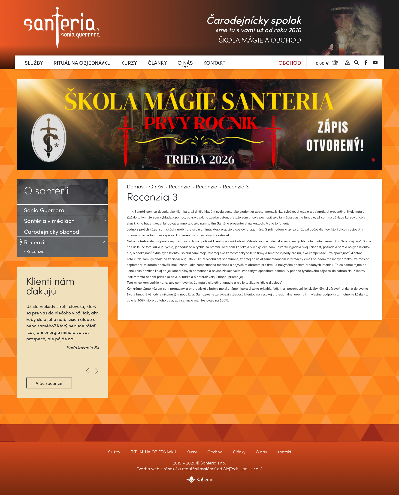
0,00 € (322, 63)
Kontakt (214, 62)
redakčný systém (197, 468)
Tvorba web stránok (155, 468)
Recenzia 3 (236, 186)
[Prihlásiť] (347, 62)
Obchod (289, 62)
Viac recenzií (49, 383)
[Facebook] (365, 62)
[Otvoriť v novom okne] (199, 477)
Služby (34, 62)
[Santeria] (62, 27)
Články (157, 62)
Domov (135, 186)
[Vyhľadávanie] (356, 62)
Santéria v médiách (49, 220)
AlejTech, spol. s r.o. (241, 468)
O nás (185, 62)
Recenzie (179, 186)
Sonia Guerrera (44, 210)
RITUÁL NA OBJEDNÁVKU (82, 62)
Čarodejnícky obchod (51, 231)
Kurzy (129, 62)
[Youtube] (375, 62)
